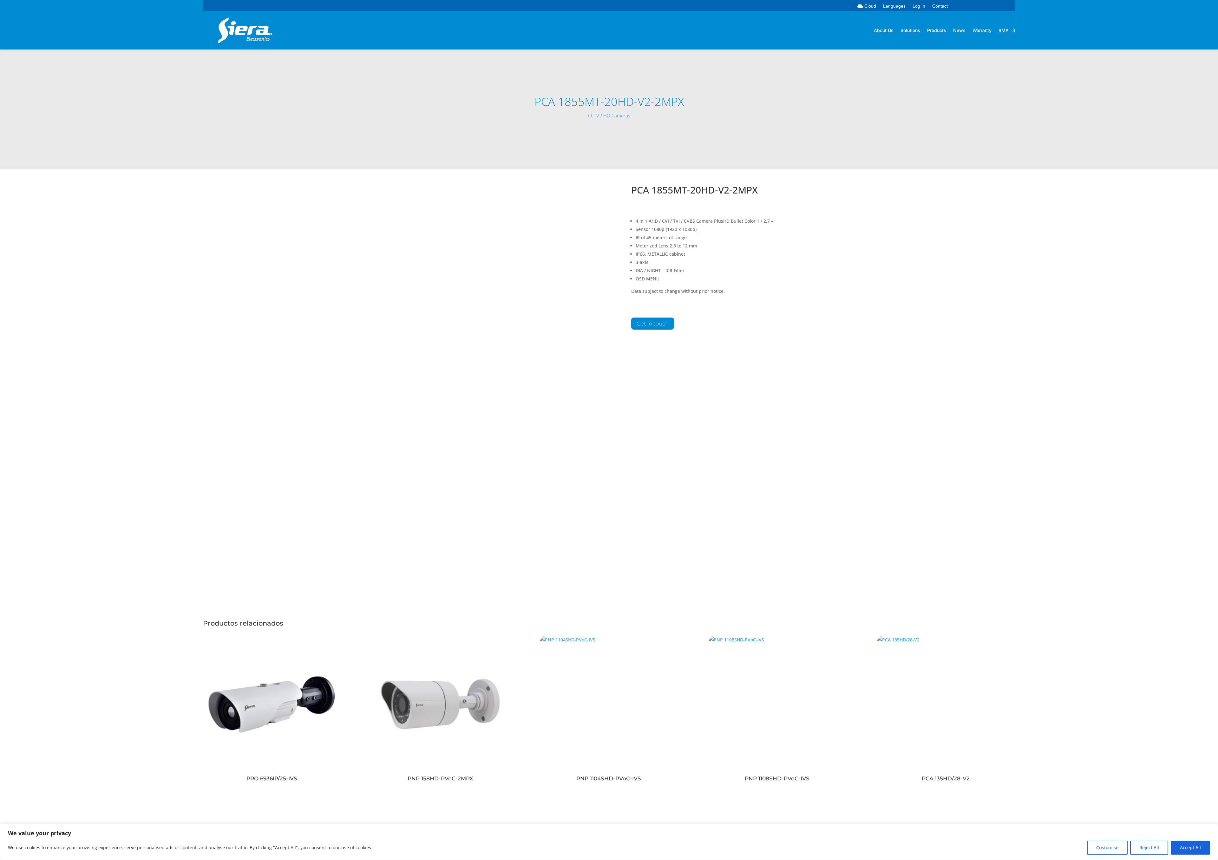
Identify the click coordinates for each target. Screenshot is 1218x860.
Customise (1107, 847)
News (959, 30)
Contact (940, 6)
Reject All (1149, 847)
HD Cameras (616, 115)
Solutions (910, 30)
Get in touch (653, 323)
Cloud (869, 6)
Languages (894, 6)
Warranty (982, 30)
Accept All (1190, 847)
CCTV (593, 115)
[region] (609, 842)
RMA (1004, 30)
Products (936, 30)
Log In (919, 6)
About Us (884, 30)
